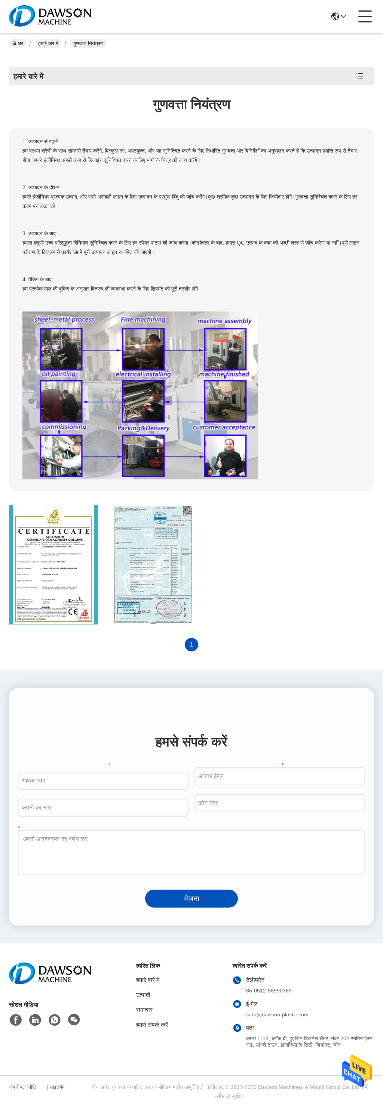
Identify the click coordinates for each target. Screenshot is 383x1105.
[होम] (50, 982)
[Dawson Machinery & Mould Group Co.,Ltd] (50, 16)
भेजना (191, 898)
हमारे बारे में (48, 43)
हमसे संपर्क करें (152, 1025)
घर (20, 43)
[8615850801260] (54, 1020)
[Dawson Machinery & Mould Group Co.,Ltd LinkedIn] (35, 1020)
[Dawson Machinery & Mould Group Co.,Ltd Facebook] (15, 1020)
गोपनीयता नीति (22, 1087)
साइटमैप (57, 1087)
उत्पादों (143, 995)
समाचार (144, 1010)
